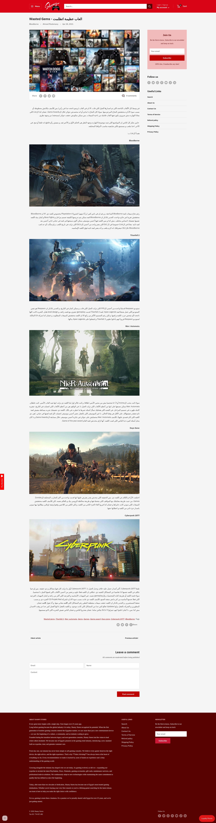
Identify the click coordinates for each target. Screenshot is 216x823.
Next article (36, 638)
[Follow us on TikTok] (170, 82)
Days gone (106, 619)
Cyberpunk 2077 (118, 619)
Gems (80, 619)
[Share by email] (53, 96)
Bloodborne (34, 24)
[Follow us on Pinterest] (161, 82)
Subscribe (167, 58)
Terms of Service (153, 114)
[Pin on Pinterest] (45, 96)
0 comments (131, 96)
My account (162, 7)
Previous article (131, 638)
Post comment (128, 694)
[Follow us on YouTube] (166, 82)
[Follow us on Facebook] (149, 82)
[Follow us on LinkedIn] (174, 82)
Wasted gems (49, 619)
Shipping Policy (153, 126)
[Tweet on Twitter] (49, 96)
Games (86, 619)
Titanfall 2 (60, 619)
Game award (95, 619)
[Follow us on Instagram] (157, 82)
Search (150, 97)
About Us (150, 103)
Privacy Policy (152, 132)
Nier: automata (71, 619)
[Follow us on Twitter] (153, 82)
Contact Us (151, 109)
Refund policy (152, 120)
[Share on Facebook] (40, 96)
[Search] (149, 6)
